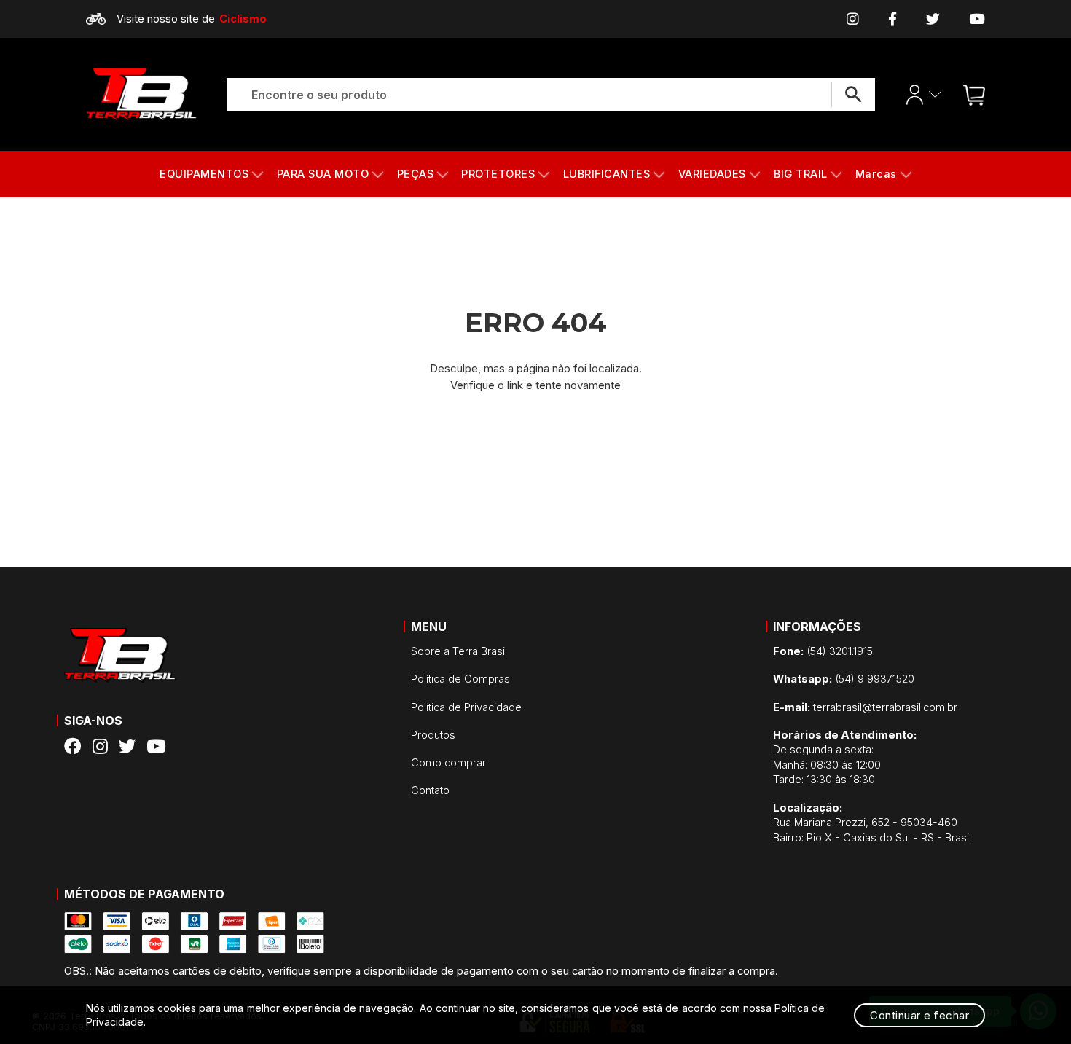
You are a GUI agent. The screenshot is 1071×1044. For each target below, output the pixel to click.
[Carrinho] (970, 94)
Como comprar (448, 762)
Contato (430, 790)
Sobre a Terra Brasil (459, 651)
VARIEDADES (712, 174)
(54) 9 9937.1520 (843, 679)
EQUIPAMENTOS (204, 174)
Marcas (876, 174)
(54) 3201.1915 (823, 651)
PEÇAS (415, 174)
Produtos (433, 735)
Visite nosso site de (192, 18)
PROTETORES (498, 174)
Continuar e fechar (919, 1015)
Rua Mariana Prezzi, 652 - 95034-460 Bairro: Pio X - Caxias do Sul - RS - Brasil (872, 822)
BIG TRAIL (801, 174)
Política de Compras (460, 679)
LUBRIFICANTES (607, 174)
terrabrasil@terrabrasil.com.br (865, 707)
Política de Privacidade (466, 707)
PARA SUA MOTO (323, 174)
